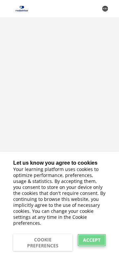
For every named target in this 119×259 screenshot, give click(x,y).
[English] (105, 9)
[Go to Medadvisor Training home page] (21, 8)
